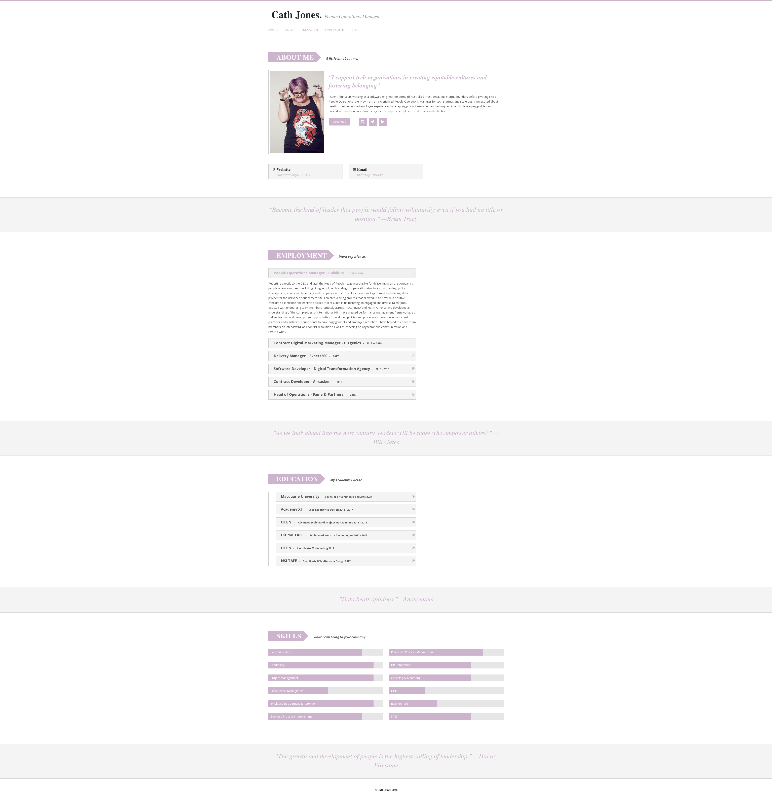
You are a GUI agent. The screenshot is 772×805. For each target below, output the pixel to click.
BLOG (355, 30)
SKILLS (289, 30)
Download (339, 121)
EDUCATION (309, 30)
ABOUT (273, 30)
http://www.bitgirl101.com (293, 175)
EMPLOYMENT (335, 30)
